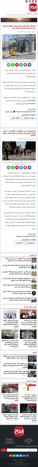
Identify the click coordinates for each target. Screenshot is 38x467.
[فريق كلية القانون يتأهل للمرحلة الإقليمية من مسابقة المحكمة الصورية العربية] (10, 433)
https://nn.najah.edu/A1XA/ (26, 236)
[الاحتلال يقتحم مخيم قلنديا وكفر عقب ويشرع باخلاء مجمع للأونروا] (33, 386)
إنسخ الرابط (9, 111)
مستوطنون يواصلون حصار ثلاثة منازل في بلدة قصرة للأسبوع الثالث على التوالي (16, 399)
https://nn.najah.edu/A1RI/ (26, 356)
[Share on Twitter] (21, 65)
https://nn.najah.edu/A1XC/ (26, 111)
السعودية (30, 242)
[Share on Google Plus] (25, 65)
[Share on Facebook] (29, 65)
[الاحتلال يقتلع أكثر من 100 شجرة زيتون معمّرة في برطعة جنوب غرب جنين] (33, 406)
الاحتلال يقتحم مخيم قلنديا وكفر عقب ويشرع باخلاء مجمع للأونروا (17, 385)
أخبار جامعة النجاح (30, 426)
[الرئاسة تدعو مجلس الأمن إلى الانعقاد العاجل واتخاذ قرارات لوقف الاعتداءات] (33, 412)
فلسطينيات (29, 13)
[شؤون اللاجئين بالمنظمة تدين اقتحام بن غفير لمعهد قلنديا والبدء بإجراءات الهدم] (33, 419)
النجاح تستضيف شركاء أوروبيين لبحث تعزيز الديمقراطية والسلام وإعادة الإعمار (29, 463)
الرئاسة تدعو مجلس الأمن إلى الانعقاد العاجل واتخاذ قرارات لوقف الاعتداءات (17, 412)
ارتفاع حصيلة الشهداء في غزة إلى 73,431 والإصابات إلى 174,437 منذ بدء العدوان (18, 379)
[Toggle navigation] (26, 1)
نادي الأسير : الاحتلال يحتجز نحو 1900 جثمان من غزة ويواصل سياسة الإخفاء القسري (16, 392)
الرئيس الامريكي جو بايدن (15, 362)
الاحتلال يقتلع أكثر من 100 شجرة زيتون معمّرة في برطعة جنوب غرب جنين (17, 405)
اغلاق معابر (15, 117)
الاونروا (31, 362)
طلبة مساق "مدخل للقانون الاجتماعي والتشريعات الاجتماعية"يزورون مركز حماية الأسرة (10, 463)
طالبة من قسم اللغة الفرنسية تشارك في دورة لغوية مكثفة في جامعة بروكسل (28, 443)
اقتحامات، (19, 242)
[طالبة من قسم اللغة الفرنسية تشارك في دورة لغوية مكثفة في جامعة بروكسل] (28, 433)
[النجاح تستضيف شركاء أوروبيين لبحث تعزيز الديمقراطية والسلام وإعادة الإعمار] (28, 453)
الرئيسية (35, 13)
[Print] (8, 65)
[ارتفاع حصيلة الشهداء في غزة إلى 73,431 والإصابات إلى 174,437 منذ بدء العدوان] (33, 379)
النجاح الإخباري (33, 7)
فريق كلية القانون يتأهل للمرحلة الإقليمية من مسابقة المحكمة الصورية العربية (10, 443)
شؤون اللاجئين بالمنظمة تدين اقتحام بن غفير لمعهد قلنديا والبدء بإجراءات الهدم (17, 418)
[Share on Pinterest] (17, 65)
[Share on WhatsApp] (13, 65)
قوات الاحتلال (29, 117)
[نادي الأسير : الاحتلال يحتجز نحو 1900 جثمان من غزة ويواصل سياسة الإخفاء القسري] (33, 393)
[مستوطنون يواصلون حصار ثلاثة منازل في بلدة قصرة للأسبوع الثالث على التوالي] (33, 399)
